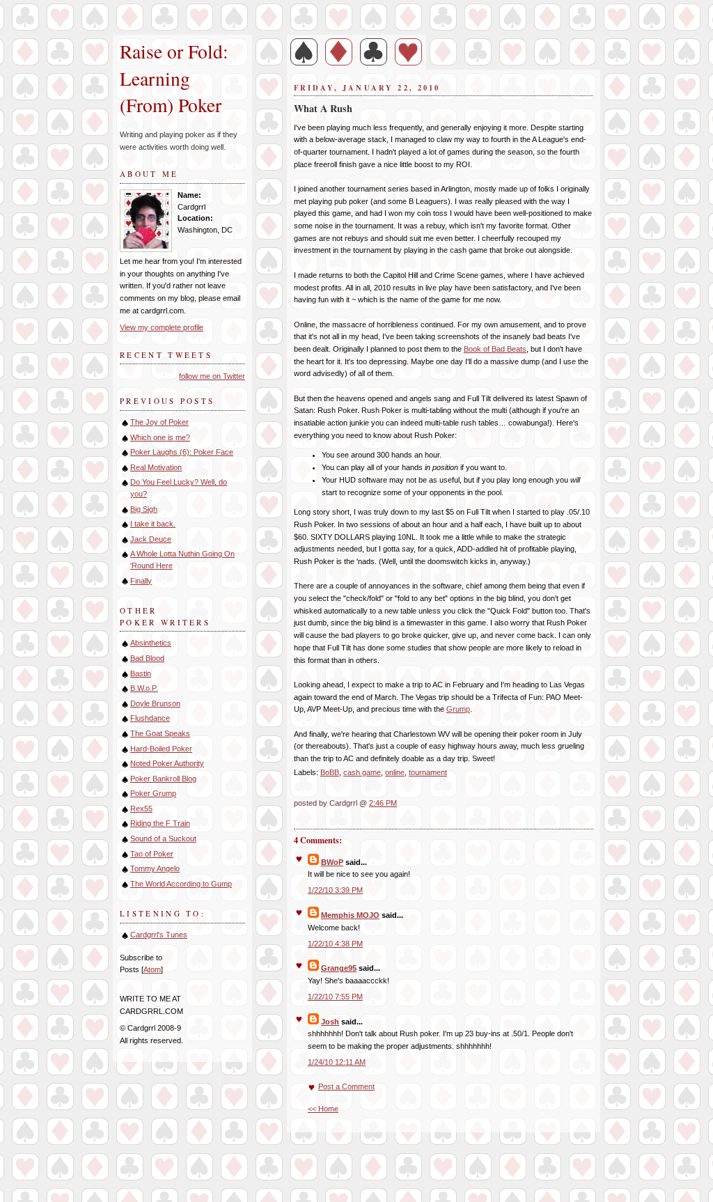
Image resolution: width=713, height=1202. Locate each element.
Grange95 (338, 968)
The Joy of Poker (159, 422)
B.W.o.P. (144, 688)
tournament (428, 772)
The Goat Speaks (160, 733)
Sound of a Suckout (163, 838)
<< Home (323, 1109)
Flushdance (150, 718)
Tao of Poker (151, 854)
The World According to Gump (181, 884)
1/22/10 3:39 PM (335, 890)
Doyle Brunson (155, 703)
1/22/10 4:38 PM (335, 943)
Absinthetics (150, 643)
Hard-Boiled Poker (161, 748)
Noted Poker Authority (167, 763)
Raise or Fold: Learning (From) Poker (177, 78)
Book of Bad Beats (495, 349)
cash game (362, 772)
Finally (141, 581)
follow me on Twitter (212, 376)
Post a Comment (346, 1086)
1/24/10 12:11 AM (337, 1062)
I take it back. (152, 524)
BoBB (329, 772)
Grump (458, 709)
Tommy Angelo (155, 868)
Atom (152, 969)
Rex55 (141, 808)
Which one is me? (160, 437)
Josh (330, 1021)
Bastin (140, 673)
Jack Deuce (150, 539)
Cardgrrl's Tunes (158, 934)
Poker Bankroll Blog (163, 778)
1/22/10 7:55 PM (335, 996)
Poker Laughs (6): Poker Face (181, 452)
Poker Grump (153, 793)
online (395, 772)
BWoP (332, 862)
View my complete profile (161, 327)
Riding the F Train (160, 823)
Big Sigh (143, 509)
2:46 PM (383, 803)
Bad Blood (147, 658)
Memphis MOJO (350, 915)
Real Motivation (156, 467)
